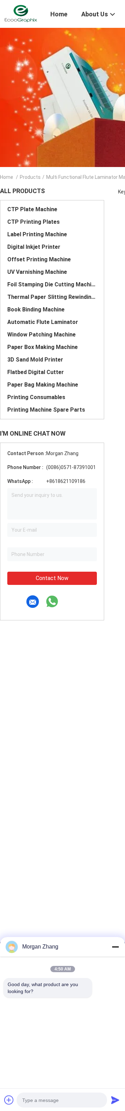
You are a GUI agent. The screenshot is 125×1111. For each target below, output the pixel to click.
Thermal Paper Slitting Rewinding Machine (52, 297)
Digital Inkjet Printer (33, 247)
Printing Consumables (36, 397)
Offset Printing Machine (39, 259)
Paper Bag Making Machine (42, 384)
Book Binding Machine (36, 309)
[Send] (115, 1100)
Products (30, 177)
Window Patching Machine (41, 334)
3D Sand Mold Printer (35, 359)
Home (6, 177)
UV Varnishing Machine (37, 272)
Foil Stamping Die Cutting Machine (52, 284)
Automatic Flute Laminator (42, 322)
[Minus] (115, 947)
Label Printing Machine (37, 234)
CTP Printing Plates (33, 222)
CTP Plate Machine (32, 209)
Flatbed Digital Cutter (35, 372)
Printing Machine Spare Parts (46, 409)
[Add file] (9, 1100)
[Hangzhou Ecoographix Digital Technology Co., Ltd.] (21, 13)
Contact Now (52, 578)
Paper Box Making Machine (42, 347)
